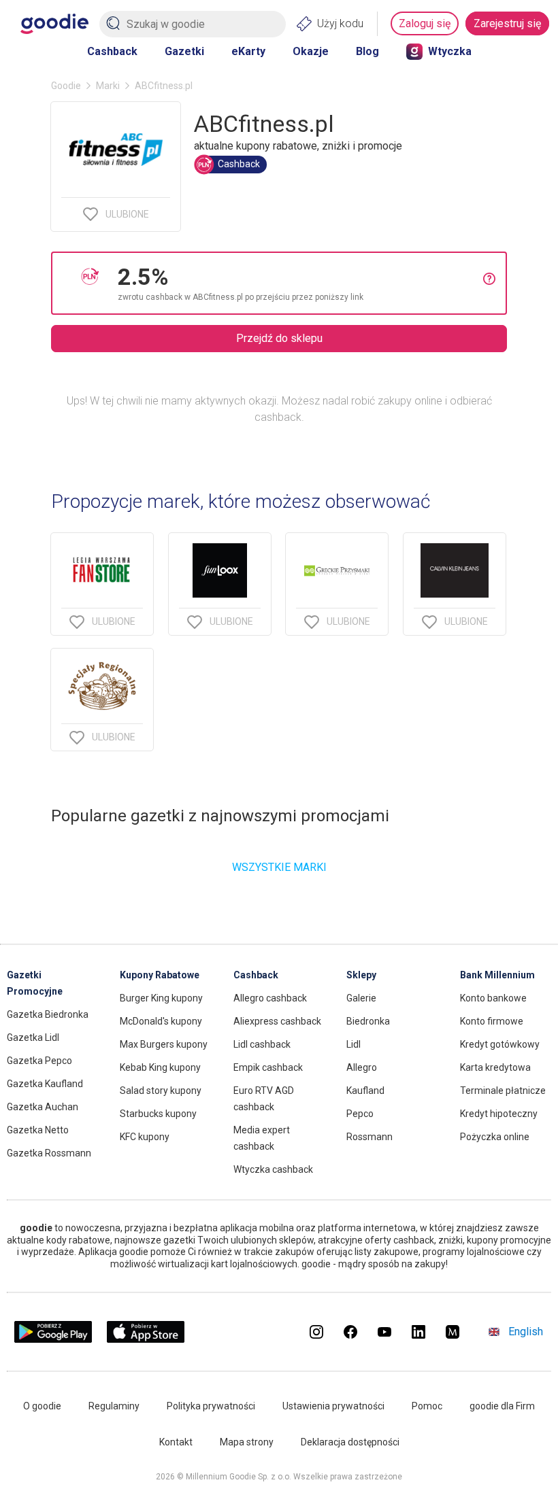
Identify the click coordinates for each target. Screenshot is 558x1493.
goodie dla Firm (502, 1406)
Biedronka (368, 1021)
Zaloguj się (424, 23)
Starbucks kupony (158, 1113)
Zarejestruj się (507, 23)
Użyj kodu (340, 23)
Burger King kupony (161, 998)
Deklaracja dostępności (350, 1442)
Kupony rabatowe (159, 974)
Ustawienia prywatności (333, 1406)
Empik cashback (268, 1067)
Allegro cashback (270, 998)
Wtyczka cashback (273, 1169)
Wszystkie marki (279, 867)
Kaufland (365, 1090)
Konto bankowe (493, 998)
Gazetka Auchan (42, 1106)
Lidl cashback (262, 1044)
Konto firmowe (491, 1021)
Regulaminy (114, 1406)
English (525, 1331)
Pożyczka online (494, 1136)
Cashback (112, 51)
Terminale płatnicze (503, 1090)
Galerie (361, 998)
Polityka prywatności (211, 1406)
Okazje (311, 51)
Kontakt (176, 1442)
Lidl (353, 1044)
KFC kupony (144, 1136)
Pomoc (427, 1406)
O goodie (42, 1406)
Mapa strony (247, 1442)
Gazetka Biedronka (47, 1014)
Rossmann (369, 1136)
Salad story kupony (160, 1090)
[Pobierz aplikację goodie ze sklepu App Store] (146, 1339)
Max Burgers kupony (164, 1044)
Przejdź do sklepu (279, 338)
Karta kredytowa (495, 1067)
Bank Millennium (497, 974)
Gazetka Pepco (39, 1060)
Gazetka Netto (38, 1130)
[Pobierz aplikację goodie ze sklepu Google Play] (53, 1339)
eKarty (248, 51)
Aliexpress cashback (277, 1021)
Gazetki (184, 51)
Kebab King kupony (160, 1067)
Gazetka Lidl (33, 1037)
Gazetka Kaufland (45, 1083)
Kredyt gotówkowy (500, 1044)
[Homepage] (54, 24)
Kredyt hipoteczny (499, 1113)
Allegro (361, 1067)
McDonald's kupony (161, 1021)
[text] (300, 283)
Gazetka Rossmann (49, 1153)
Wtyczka (450, 51)
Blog (367, 51)
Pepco (360, 1113)
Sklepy (361, 974)
